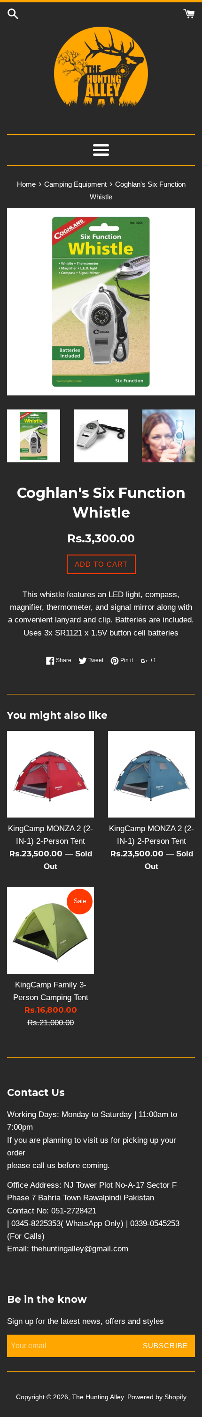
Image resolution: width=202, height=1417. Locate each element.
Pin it (126, 660)
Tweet (95, 660)
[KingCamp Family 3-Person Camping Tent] (50, 930)
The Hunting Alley (98, 1397)
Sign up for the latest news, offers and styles (85, 1321)
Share (62, 660)
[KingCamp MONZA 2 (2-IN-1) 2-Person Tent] (50, 774)
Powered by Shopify (156, 1397)
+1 (152, 660)
